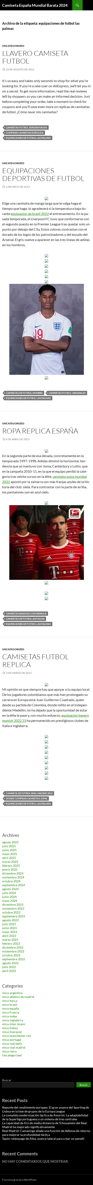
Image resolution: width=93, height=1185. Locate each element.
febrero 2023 (11, 943)
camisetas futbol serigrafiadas (26, 127)
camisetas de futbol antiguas (25, 618)
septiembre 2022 (13, 959)
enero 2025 (10, 869)
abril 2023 (9, 936)
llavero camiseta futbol (35, 57)
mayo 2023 (9, 932)
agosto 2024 (10, 889)
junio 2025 (9, 850)
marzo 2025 (10, 861)
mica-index (9, 1016)
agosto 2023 (10, 920)
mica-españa (10, 1008)
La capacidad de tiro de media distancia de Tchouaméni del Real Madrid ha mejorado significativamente (44, 1125)
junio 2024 (9, 897)
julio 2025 (9, 846)
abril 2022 (9, 971)
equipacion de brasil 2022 (30, 214)
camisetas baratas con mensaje (26, 613)
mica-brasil (9, 1004)
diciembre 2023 (12, 904)
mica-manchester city (16, 1036)
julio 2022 (9, 967)
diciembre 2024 (12, 873)
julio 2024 (9, 893)
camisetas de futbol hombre (24, 392)
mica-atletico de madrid (18, 997)
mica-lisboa (10, 1028)
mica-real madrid (13, 1047)
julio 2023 (9, 924)
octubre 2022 (11, 955)
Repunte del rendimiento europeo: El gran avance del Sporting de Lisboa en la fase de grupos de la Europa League (45, 1109)
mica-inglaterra (12, 1020)
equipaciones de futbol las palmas (28, 137)
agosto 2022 (10, 963)
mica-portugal (11, 1039)
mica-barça (9, 1000)
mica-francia (10, 1012)
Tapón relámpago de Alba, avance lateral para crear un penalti (43, 1138)
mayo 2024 (9, 900)
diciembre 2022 (12, 947)
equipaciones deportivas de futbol (43, 174)
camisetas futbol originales (67, 392)
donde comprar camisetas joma (26, 798)
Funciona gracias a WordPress (19, 1179)
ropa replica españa (40, 430)
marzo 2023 (10, 939)
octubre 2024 (11, 881)
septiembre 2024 (13, 885)
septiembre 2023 (13, 916)
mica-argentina (12, 993)
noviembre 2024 (13, 877)
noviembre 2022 (13, 951)
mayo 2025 (9, 854)
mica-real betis (12, 1043)
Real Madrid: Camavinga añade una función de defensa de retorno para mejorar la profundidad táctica (46, 1133)
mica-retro (9, 1051)
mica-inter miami (13, 1024)
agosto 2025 (10, 842)
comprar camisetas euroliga (24, 132)
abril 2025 (9, 858)
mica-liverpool (12, 1032)
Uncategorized (13, 45)
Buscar (6, 1080)
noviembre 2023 (13, 908)
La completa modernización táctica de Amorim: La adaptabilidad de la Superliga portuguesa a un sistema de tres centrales (45, 1117)
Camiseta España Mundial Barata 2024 (34, 5)
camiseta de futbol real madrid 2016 (29, 793)
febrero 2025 (11, 865)
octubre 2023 (11, 912)
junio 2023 (9, 928)
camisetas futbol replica (35, 660)
